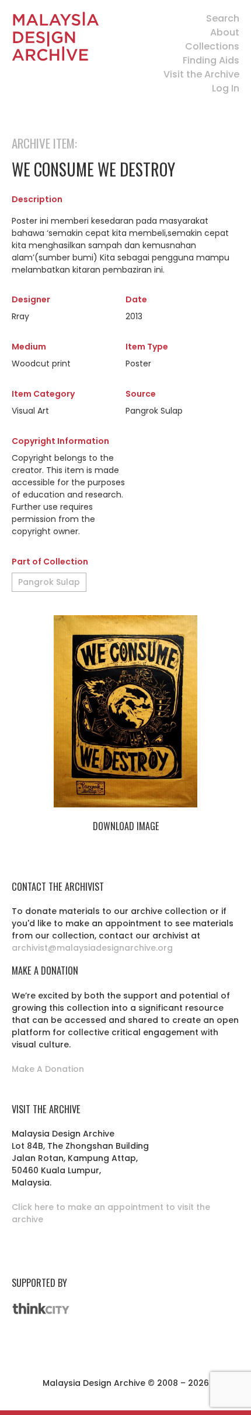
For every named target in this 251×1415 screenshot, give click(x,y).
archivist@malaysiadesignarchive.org (92, 948)
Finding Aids (211, 60)
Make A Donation (48, 1069)
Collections (212, 46)
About (224, 32)
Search (222, 18)
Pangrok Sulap (49, 582)
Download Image (126, 826)
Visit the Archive (201, 74)
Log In (225, 88)
